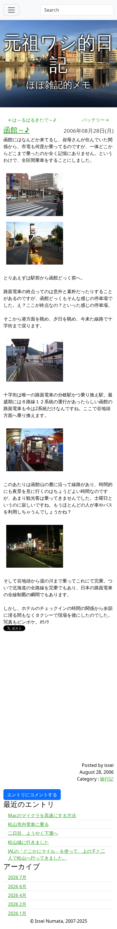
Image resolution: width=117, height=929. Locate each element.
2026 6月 (17, 886)
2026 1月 (17, 913)
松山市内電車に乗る (28, 824)
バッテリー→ (95, 120)
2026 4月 (17, 895)
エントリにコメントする (32, 794)
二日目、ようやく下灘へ (33, 833)
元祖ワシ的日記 (58, 53)
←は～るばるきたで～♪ (32, 120)
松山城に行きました (28, 842)
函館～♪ (16, 129)
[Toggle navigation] (11, 10)
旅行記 (107, 779)
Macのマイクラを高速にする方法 (42, 815)
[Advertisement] (58, 703)
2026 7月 (17, 877)
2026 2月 (17, 904)
